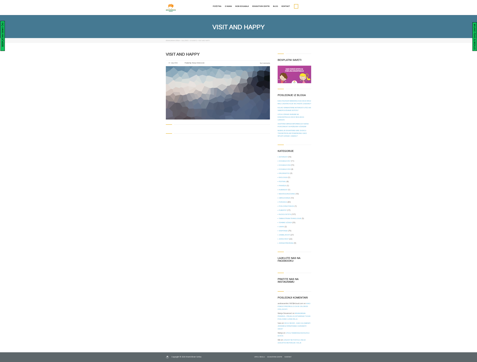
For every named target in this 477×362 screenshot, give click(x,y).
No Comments (265, 63)
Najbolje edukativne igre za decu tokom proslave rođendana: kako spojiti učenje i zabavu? (292, 133)
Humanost (283, 190)
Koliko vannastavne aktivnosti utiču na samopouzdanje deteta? (294, 109)
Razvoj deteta (285, 214)
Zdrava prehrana (286, 243)
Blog (275, 6)
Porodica (283, 202)
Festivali (282, 181)
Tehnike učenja (285, 222)
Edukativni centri (261, 6)
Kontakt (285, 6)
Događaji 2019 (285, 169)
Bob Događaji (242, 6)
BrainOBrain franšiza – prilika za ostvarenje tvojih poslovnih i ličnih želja (294, 316)
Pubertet (283, 210)
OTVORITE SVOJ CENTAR (474, 36)
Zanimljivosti (284, 235)
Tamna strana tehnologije (290, 218)
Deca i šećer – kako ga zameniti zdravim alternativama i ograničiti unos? (294, 326)
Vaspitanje (283, 231)
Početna (217, 6)
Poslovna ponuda (286, 206)
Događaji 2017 (285, 161)
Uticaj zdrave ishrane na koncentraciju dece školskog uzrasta (291, 117)
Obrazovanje (284, 198)
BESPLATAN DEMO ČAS (2, 34)
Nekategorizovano (287, 194)
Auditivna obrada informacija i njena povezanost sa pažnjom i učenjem (293, 125)
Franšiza (282, 186)
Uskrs (281, 227)
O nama (228, 6)
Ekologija (283, 177)
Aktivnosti (283, 157)
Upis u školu (259, 357)
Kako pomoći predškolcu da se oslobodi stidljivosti (294, 306)
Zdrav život (284, 239)
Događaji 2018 (285, 165)
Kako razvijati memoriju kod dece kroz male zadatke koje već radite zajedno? (294, 102)
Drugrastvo (284, 173)
